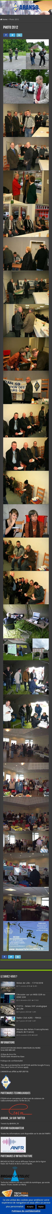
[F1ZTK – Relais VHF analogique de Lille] (8, 1010)
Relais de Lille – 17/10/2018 (29, 983)
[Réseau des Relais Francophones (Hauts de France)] (8, 1033)
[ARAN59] (26, 7)
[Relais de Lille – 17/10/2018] (8, 986)
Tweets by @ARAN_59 (10, 1123)
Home (4, 19)
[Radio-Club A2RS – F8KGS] (8, 1021)
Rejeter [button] (41, 1207)
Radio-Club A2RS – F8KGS (28, 1017)
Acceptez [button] (30, 1207)
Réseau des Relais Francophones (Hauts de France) (32, 1030)
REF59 (25, 1071)
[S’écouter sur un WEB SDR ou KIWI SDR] (8, 998)
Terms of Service (16, 1067)
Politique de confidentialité (12, 1061)
